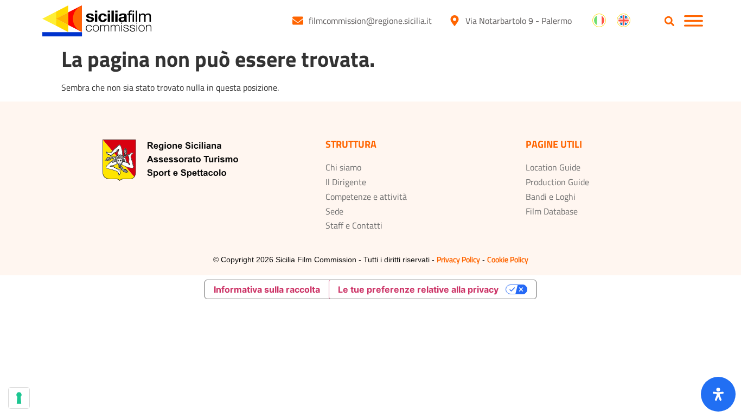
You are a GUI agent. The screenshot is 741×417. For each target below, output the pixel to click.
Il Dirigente (345, 181)
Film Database (552, 211)
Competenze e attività (366, 196)
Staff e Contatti (353, 225)
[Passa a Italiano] (599, 20)
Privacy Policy (458, 259)
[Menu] (693, 21)
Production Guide (557, 181)
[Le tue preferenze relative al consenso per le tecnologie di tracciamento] (19, 398)
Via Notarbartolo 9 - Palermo (518, 20)
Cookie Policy (507, 259)
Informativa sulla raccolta (267, 289)
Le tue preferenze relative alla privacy (418, 289)
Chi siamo (343, 167)
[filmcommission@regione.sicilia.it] (297, 20)
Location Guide (553, 167)
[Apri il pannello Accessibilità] (718, 394)
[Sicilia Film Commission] (96, 20)
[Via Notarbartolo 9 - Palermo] (454, 20)
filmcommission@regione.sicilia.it (370, 20)
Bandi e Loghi (551, 196)
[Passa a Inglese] (623, 20)
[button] (669, 21)
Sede (334, 211)
